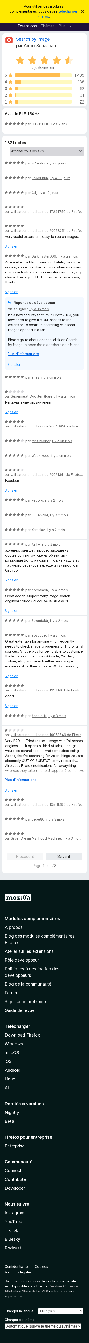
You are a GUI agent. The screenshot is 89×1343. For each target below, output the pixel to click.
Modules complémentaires (32, 918)
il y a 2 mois (54, 500)
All (7, 1087)
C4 (34, 193)
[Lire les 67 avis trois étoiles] (43, 88)
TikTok (11, 1230)
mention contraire (27, 1281)
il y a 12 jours (48, 193)
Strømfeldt (40, 621)
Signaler (11, 246)
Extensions (27, 25)
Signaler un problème (25, 1001)
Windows (14, 1043)
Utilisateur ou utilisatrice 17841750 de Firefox (47, 212)
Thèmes (48, 25)
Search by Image (33, 39)
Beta (9, 1121)
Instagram (14, 1212)
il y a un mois (68, 256)
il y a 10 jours (60, 178)
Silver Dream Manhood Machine (36, 838)
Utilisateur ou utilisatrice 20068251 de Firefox (47, 231)
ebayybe (39, 635)
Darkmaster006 (44, 256)
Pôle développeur (22, 960)
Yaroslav (38, 530)
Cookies (41, 1266)
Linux (10, 1078)
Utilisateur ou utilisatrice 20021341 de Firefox (46, 475)
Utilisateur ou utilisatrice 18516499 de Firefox (47, 805)
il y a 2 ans (59, 124)
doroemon (40, 590)
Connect (13, 1170)
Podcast (13, 1247)
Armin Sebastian (40, 45)
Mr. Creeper (41, 441)
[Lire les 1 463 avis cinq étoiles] (43, 75)
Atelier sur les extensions (29, 951)
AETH (36, 544)
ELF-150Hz (40, 124)
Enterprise (14, 1145)
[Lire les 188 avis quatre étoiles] (43, 82)
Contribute (15, 1179)
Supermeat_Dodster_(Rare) (32, 396)
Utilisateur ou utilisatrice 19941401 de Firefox (46, 690)
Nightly (12, 1112)
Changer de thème (19, 1320)
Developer (15, 1188)
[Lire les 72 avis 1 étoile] (43, 102)
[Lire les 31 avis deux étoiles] (43, 95)
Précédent (25, 856)
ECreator (38, 163)
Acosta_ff (39, 716)
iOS (8, 1061)
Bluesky (12, 1239)
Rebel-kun (40, 178)
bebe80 (38, 819)
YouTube (13, 1221)
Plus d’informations (23, 354)
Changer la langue (19, 1311)
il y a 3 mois (57, 716)
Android (12, 1070)
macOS (12, 1052)
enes (35, 377)
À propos (14, 927)
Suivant (63, 856)
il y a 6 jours (56, 163)
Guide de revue (19, 1010)
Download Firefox (22, 1035)
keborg (37, 500)
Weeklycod (40, 456)
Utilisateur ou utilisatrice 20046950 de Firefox (47, 426)
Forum (11, 992)
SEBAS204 (40, 515)
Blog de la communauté (28, 983)
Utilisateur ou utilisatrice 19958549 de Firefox (47, 735)
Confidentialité (16, 1266)
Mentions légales (18, 1272)
